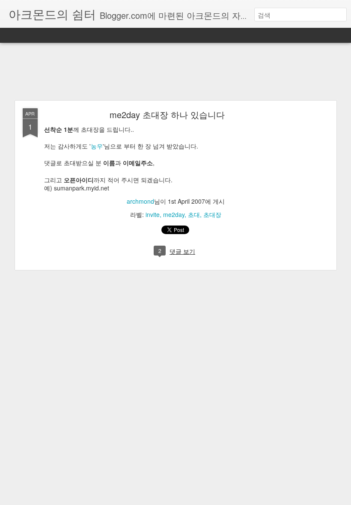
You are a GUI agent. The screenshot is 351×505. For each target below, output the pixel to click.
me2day (173, 214)
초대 (194, 214)
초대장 (212, 214)
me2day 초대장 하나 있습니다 (167, 114)
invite (153, 214)
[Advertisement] (175, 72)
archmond (140, 201)
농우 (97, 146)
